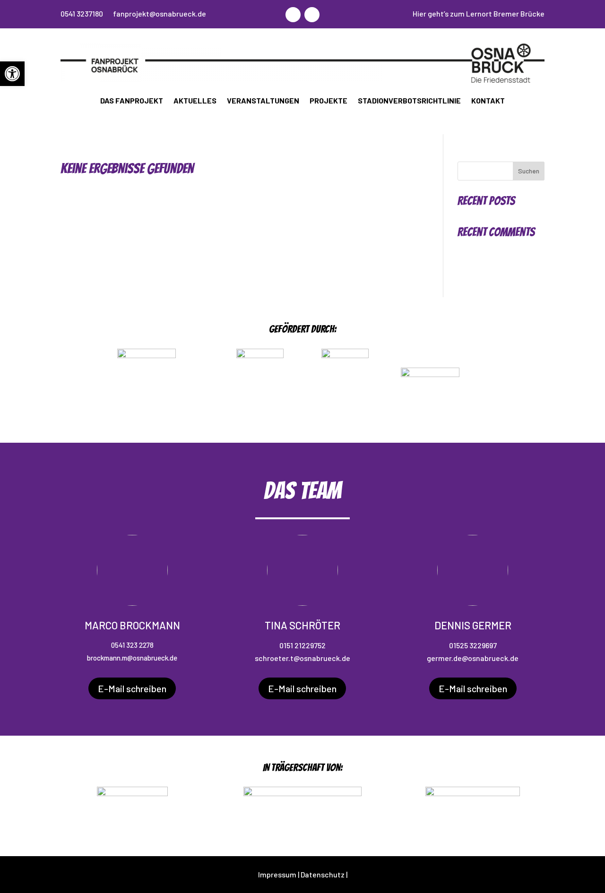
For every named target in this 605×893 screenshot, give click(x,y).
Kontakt (488, 100)
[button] (12, 73)
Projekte (328, 100)
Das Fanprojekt (131, 100)
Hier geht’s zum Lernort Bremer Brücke (478, 13)
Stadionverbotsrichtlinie (409, 100)
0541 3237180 (81, 13)
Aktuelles (194, 100)
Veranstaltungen (263, 100)
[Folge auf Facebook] (312, 14)
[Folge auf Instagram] (293, 14)
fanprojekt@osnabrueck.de (159, 13)
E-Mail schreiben (132, 688)
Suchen (528, 171)
